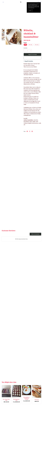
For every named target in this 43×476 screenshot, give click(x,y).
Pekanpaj (37, 399)
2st (25, 44)
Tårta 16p (36, 44)
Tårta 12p (30, 44)
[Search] (38, 2)
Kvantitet (25, 48)
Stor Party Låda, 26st (6, 400)
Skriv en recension (35, 234)
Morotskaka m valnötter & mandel (26, 398)
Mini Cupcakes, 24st (16, 400)
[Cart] (41, 2)
